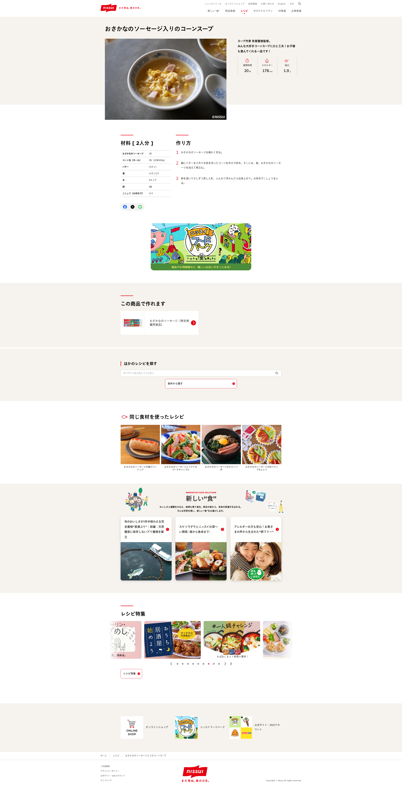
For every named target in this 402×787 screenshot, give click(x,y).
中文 (292, 4)
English (282, 4)
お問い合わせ (267, 4)
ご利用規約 (105, 766)
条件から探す (175, 383)
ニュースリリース (212, 4)
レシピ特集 (129, 673)
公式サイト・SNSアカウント (112, 776)
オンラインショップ (234, 4)
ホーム (103, 755)
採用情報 (252, 4)
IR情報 (282, 10)
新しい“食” (214, 10)
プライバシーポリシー (109, 771)
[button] (171, 664)
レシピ (244, 10)
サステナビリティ (263, 10)
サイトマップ (105, 780)
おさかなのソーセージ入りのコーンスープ (145, 755)
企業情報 (296, 10)
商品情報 (230, 10)
